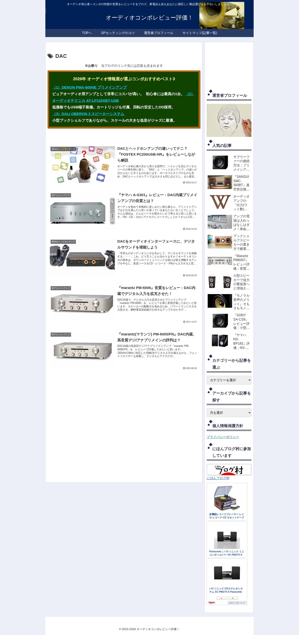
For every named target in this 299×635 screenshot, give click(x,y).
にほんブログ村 (218, 478)
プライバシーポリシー (223, 437)
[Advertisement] (124, 428)
